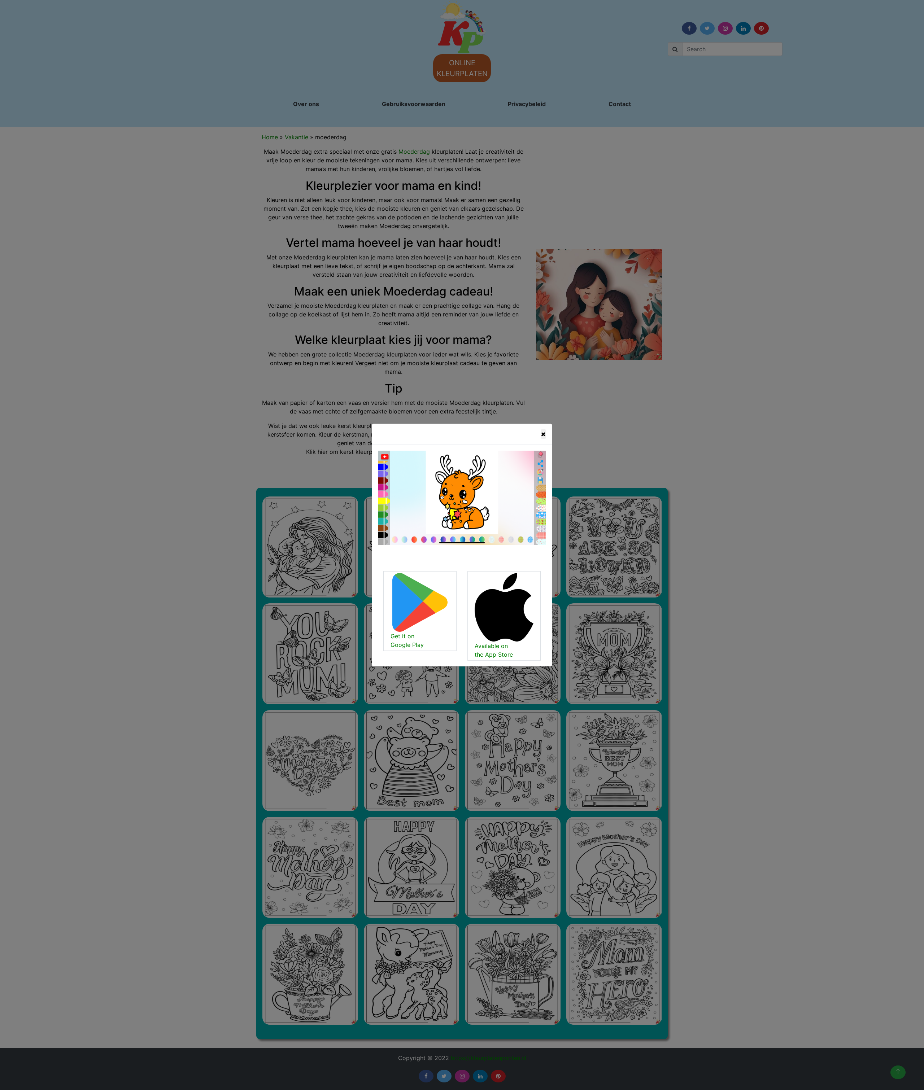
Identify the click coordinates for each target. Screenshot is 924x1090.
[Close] (543, 434)
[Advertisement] (369, 131)
